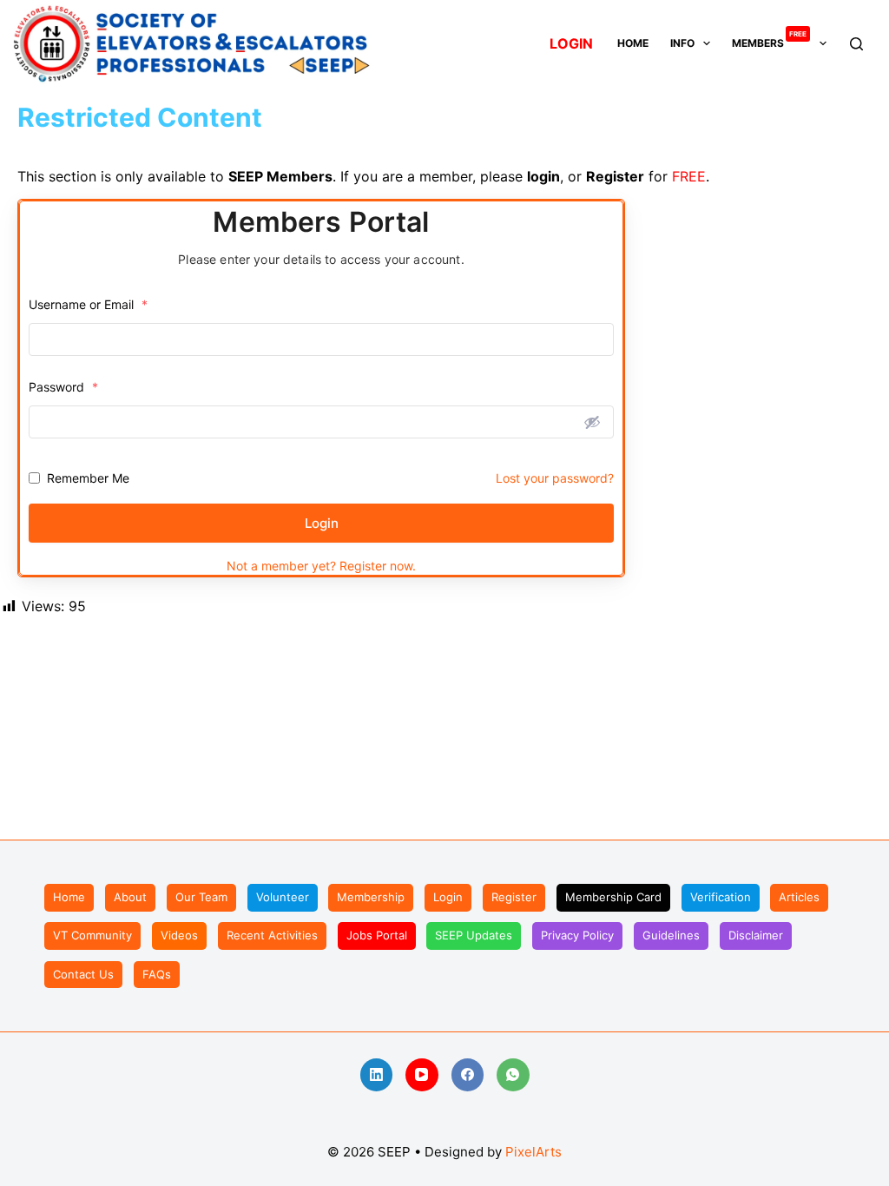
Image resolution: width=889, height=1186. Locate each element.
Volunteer (282, 897)
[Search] (856, 43)
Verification (720, 897)
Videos (179, 935)
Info (682, 42)
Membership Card (613, 897)
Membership (371, 897)
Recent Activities (272, 935)
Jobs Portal (376, 935)
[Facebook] (467, 1074)
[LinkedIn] (376, 1074)
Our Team (201, 897)
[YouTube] (421, 1074)
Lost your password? (555, 478)
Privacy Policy (577, 935)
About (130, 897)
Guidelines (671, 935)
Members (769, 42)
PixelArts (533, 1151)
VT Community (92, 935)
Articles (799, 897)
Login (322, 523)
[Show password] (592, 422)
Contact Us (83, 974)
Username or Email (88, 304)
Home (633, 42)
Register (514, 897)
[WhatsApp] (513, 1074)
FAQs (156, 974)
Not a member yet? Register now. (321, 565)
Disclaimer (755, 935)
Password (63, 386)
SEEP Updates (473, 935)
